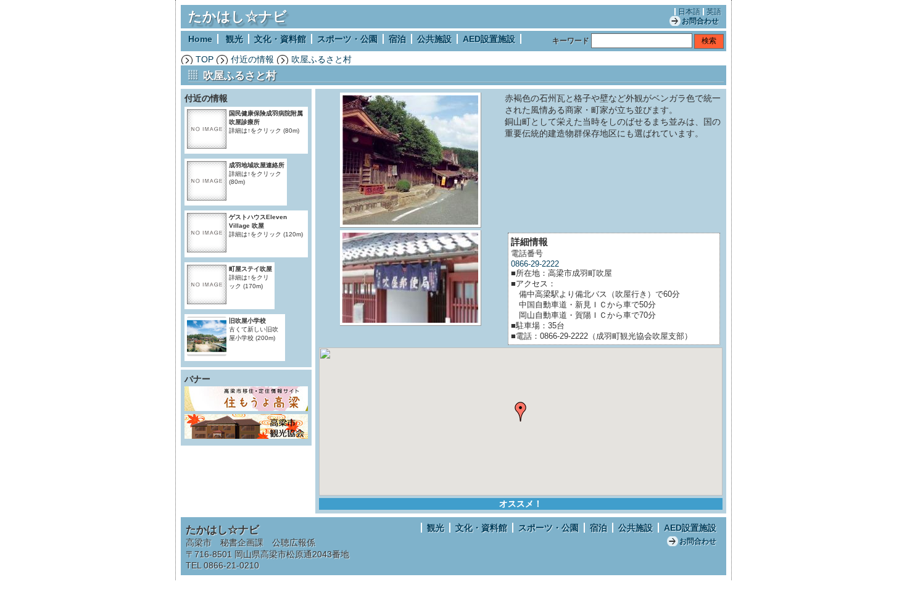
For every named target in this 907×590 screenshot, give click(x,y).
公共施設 (434, 39)
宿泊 (397, 39)
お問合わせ (700, 21)
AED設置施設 (489, 39)
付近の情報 (252, 59)
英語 (713, 11)
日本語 (689, 11)
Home (200, 39)
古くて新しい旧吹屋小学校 (253, 329)
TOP (204, 59)
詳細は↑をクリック (256, 173)
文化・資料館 (280, 39)
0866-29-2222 (535, 263)
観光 (234, 39)
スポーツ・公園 (347, 39)
